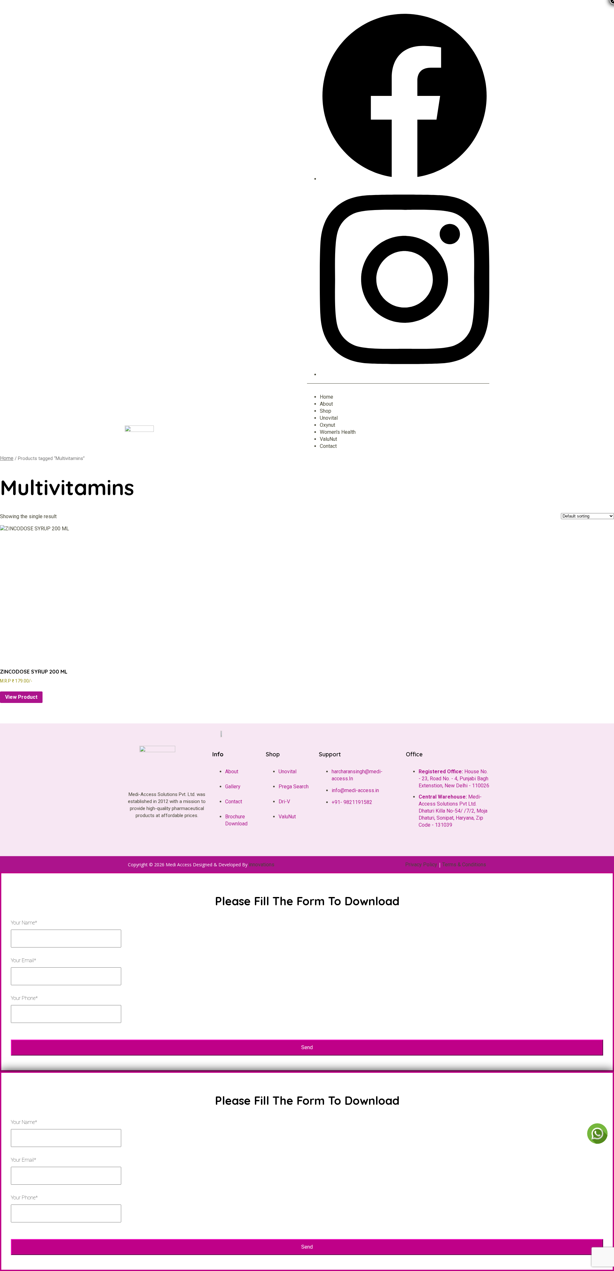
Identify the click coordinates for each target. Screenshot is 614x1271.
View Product (21, 697)
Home (6, 458)
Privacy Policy (421, 865)
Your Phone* (24, 998)
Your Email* (23, 960)
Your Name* (24, 923)
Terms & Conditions (464, 865)
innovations (261, 865)
